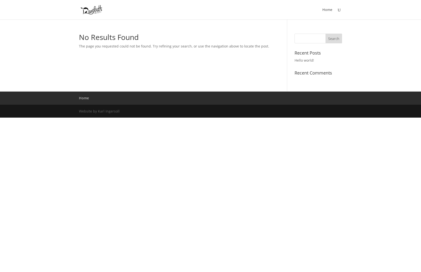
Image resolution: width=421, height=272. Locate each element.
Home (327, 10)
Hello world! (304, 60)
